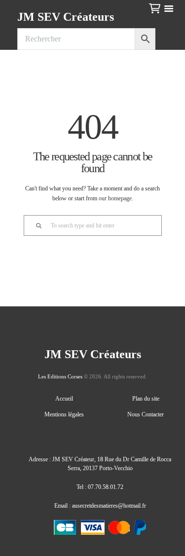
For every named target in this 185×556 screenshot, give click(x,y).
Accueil (64, 398)
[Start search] (34, 225)
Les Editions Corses (60, 376)
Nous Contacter (145, 414)
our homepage (115, 198)
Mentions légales (64, 414)
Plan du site (145, 398)
